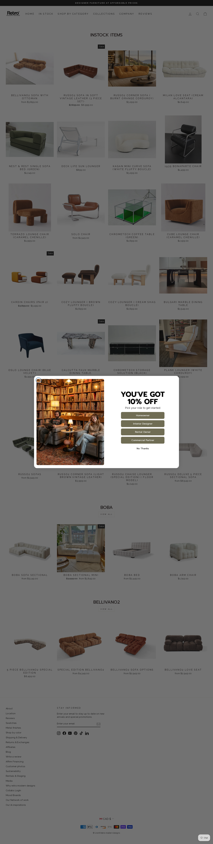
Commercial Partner (142, 440)
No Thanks (143, 448)
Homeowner (143, 415)
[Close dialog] (38, 380)
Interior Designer (142, 423)
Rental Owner (143, 432)
